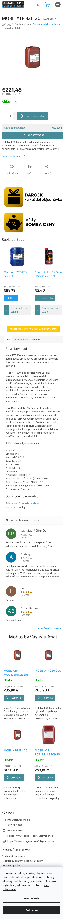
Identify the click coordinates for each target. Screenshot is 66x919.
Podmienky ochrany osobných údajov (22, 861)
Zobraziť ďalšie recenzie (48, 628)
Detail (11, 297)
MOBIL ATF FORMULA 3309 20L (48, 752)
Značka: (12, 28)
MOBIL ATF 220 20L (48, 670)
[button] (17, 702)
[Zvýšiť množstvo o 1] (15, 114)
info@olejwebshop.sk (19, 820)
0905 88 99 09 (14, 825)
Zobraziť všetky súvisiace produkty (33, 329)
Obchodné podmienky (14, 856)
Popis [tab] (8, 340)
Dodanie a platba (11, 865)
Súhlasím (31, 910)
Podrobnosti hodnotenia (46, 24)
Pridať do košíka (34, 115)
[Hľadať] (38, 4)
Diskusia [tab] (35, 340)
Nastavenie (31, 898)
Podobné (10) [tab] (21, 340)
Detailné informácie (12, 156)
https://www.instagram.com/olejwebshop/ (30, 841)
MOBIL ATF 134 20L (16, 750)
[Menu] (57, 4)
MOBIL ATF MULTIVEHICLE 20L (16, 672)
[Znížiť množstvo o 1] (15, 118)
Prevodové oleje (29, 503)
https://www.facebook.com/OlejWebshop (30, 836)
